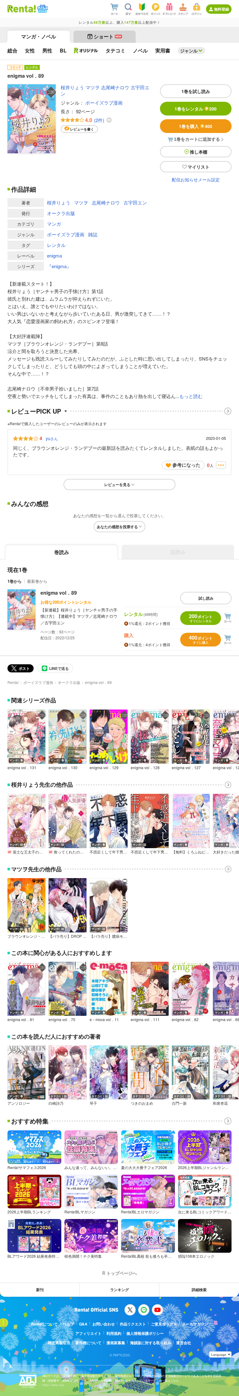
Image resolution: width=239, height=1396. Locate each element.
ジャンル (189, 50)
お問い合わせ (103, 1324)
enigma (54, 255)
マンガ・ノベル (38, 36)
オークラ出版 (61, 213)
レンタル (56, 245)
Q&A (83, 1324)
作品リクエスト (133, 1324)
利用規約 (113, 1333)
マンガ (54, 223)
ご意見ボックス (164, 1324)
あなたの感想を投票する (117, 526)
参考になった (186, 464)
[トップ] (21, 8)
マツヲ (93, 87)
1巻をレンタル (196, 109)
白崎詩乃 (56, 1103)
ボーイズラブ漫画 (104, 102)
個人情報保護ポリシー (145, 1333)
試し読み (206, 598)
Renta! (13, 682)
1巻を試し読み (195, 91)
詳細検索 (199, 1289)
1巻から (14, 581)
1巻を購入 (195, 126)
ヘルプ (68, 1324)
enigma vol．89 (58, 592)
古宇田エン (135, 202)
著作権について (88, 1342)
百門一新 (179, 1103)
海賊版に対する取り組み (150, 1342)
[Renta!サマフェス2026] (42, 9)
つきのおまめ (142, 1103)
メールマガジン (195, 1324)
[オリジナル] (86, 50)
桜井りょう (72, 87)
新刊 (40, 1289)
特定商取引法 (59, 1342)
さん (52, 438)
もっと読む (191, 396)
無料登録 (221, 9)
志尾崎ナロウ (115, 87)
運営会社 (183, 1342)
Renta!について (44, 1324)
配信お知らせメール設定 (196, 179)
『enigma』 (59, 266)
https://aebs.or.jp (53, 1385)
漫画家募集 (115, 1342)
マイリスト (198, 167)
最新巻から (37, 581)
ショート (107, 36)
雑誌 (92, 234)
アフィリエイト (88, 1333)
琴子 (93, 1103)
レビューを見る (117, 484)
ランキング (119, 1289)
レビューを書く (82, 129)
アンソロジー (18, 1103)
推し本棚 (198, 152)
